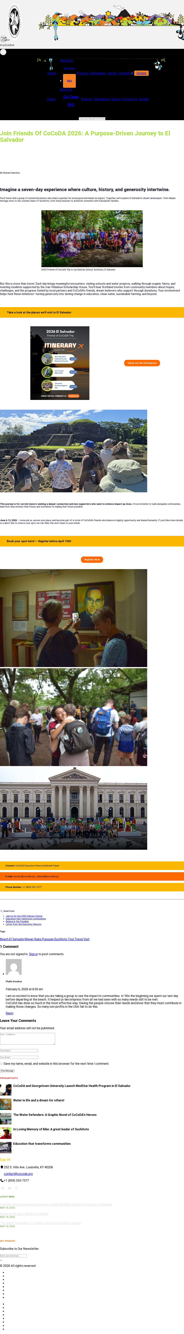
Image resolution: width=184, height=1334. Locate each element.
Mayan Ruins (33, 939)
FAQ (69, 80)
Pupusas (48, 939)
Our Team (69, 68)
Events (112, 73)
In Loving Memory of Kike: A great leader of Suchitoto (51, 1129)
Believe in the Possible (17, 921)
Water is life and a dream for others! (38, 1100)
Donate (141, 73)
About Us (66, 60)
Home (52, 73)
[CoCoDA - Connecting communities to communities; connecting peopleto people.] (92, 43)
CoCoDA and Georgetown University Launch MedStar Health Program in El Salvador (72, 1086)
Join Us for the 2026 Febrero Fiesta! (24, 916)
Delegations (98, 73)
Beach (4, 939)
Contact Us (126, 73)
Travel (78, 939)
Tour (71, 939)
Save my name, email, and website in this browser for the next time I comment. (56, 1063)
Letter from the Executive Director (23, 924)
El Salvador (16, 939)
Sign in (33, 954)
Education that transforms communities (26, 918)
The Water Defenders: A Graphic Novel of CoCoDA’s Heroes (55, 1115)
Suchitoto (60, 939)
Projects (83, 73)
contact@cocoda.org (18, 1174)
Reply (9, 1013)
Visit (86, 939)
